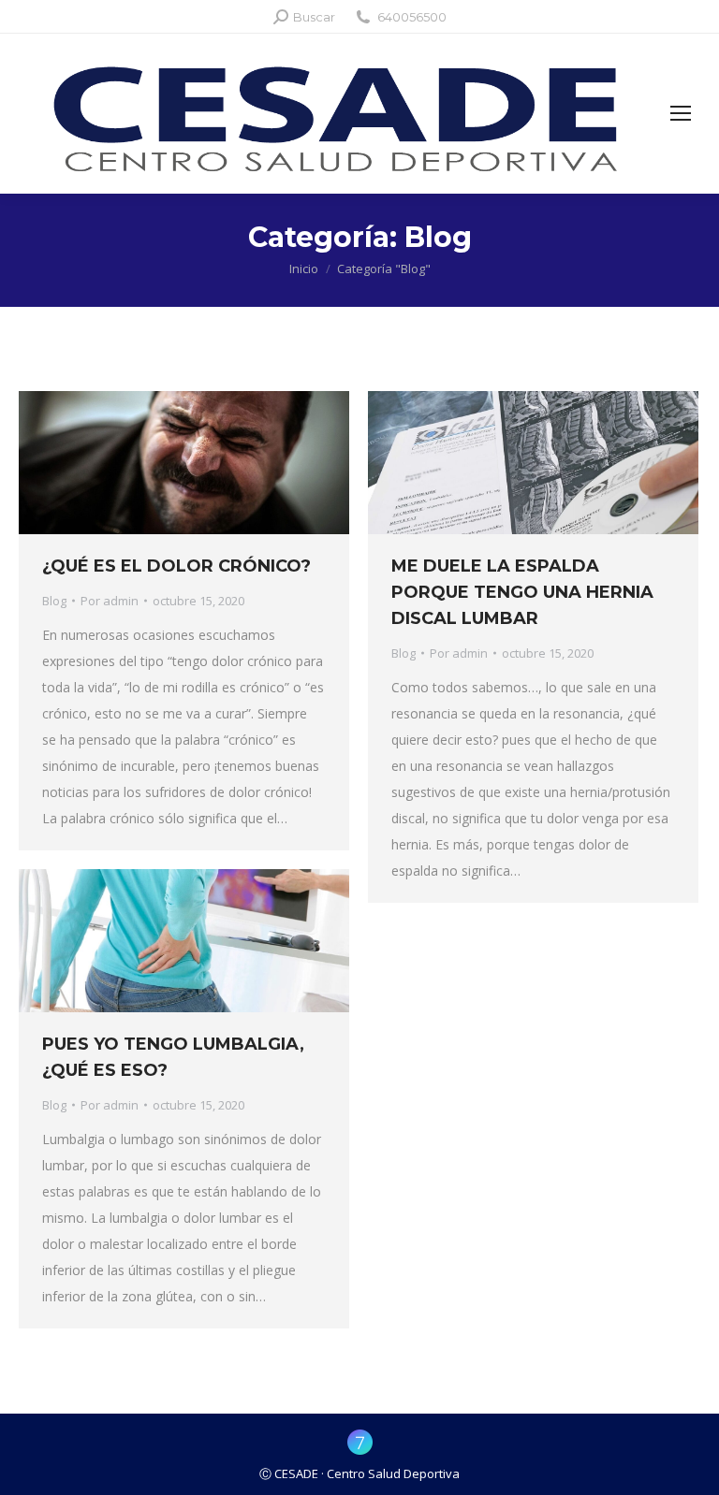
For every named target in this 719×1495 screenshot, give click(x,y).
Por (110, 600)
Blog (54, 600)
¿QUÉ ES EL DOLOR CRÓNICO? (176, 566)
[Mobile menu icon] (680, 113)
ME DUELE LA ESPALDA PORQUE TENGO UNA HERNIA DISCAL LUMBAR (522, 592)
